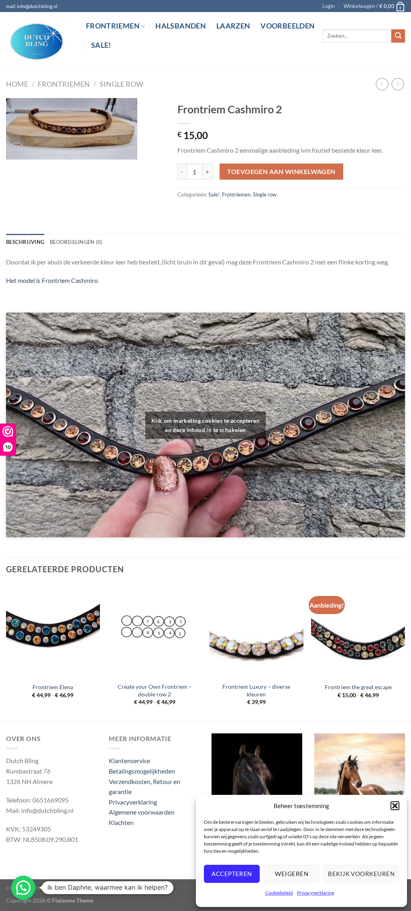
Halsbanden (180, 26)
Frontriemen (113, 26)
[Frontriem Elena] (53, 631)
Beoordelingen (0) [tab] (76, 242)
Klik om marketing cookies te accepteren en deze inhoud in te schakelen (205, 425)
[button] (395, 806)
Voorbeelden (287, 26)
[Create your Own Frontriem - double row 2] (154, 631)
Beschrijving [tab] (25, 242)
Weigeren (291, 873)
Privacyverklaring (315, 893)
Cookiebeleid (279, 893)
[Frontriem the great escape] (358, 631)
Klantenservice (129, 760)
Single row (121, 84)
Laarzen (233, 26)
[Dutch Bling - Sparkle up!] (40, 40)
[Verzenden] (398, 36)
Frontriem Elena (53, 687)
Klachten (121, 822)
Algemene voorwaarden (142, 812)
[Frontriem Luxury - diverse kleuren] (256, 631)
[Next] (405, 651)
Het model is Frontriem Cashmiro (52, 280)
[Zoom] (16, 150)
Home (17, 84)
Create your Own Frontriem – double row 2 (155, 690)
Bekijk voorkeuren (361, 873)
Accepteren (232, 873)
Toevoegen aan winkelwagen (281, 171)
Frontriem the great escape (358, 687)
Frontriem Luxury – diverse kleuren (256, 690)
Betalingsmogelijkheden (142, 771)
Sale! (101, 45)
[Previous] (6, 651)
